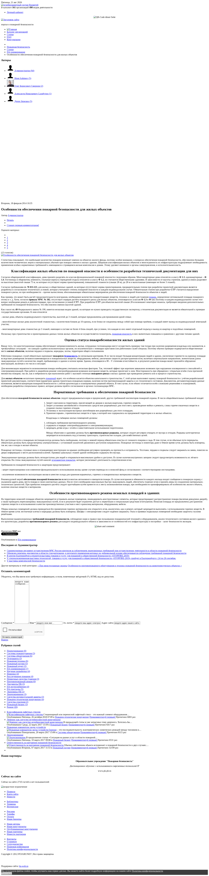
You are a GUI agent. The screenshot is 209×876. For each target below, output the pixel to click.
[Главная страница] (12, 29)
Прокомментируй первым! (102, 717)
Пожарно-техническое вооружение (72, 717)
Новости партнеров (16, 834)
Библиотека (12, 801)
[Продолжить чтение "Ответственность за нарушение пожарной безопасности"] (35, 745)
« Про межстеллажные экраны (52, 565)
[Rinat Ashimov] (11, 78)
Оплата (10, 816)
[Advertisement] (18, 133)
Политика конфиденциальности (22, 849)
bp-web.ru (23, 866)
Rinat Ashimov (23, 78)
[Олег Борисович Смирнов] (11, 86)
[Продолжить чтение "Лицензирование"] (16, 737)
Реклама (11, 811)
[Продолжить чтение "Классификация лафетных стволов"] (25, 714)
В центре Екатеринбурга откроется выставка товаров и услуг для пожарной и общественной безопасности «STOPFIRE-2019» (68, 556)
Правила (11, 791)
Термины (11, 804)
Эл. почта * (68, 623)
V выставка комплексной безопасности (26, 561)
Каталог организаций (17, 32)
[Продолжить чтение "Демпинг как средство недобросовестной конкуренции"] (35, 722)
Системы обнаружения (68, 732)
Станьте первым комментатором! (23, 225)
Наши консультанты (16, 826)
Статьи (10, 34)
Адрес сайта (107, 623)
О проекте (12, 841)
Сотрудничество (15, 844)
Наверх (4, 640)
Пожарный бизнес (59, 724)
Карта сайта (12, 794)
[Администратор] (11, 70)
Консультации (13, 39)
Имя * (33, 623)
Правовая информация (18, 846)
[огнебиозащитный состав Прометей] (19, 5)
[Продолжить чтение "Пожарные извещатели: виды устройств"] (28, 730)
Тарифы (11, 814)
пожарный (51, 378)
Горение (53, 730)
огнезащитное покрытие (63, 460)
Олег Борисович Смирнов (29, 86)
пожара (152, 297)
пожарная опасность (122, 334)
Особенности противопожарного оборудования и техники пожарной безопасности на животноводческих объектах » (125, 565)
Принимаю (6, 873)
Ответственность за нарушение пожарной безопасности (34, 742)
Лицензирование (15, 735)
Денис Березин (23, 101)
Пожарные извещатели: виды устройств (26, 727)
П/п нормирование (27, 539)
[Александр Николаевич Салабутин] (11, 93)
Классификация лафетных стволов (24, 712)
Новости (11, 796)
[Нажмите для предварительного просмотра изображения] (37, 255)
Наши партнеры (14, 831)
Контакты (11, 839)
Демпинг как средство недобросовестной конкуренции (34, 719)
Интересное (12, 806)
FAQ (9, 37)
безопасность (70, 356)
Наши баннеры (14, 819)
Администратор (24, 70)
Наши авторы (13, 824)
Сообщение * (7, 623)
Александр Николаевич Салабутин (33, 93)
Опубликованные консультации (22, 829)
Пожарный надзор (62, 747)
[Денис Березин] (11, 101)
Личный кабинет (15, 12)
